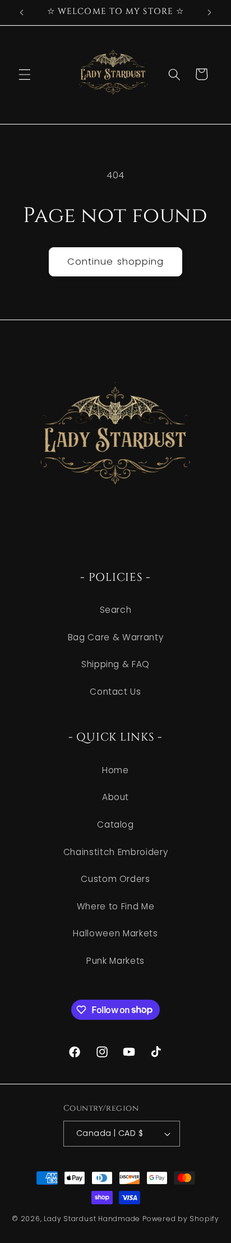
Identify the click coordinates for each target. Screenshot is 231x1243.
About (115, 797)
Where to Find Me (116, 906)
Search (116, 610)
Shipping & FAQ (115, 664)
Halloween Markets (115, 933)
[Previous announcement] (22, 12)
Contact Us (115, 691)
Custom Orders (115, 879)
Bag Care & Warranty (116, 637)
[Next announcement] (209, 12)
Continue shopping (115, 261)
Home (115, 770)
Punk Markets (115, 961)
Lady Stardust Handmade (92, 1218)
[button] (24, 74)
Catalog (115, 824)
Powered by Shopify (180, 1218)
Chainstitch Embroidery (115, 852)
